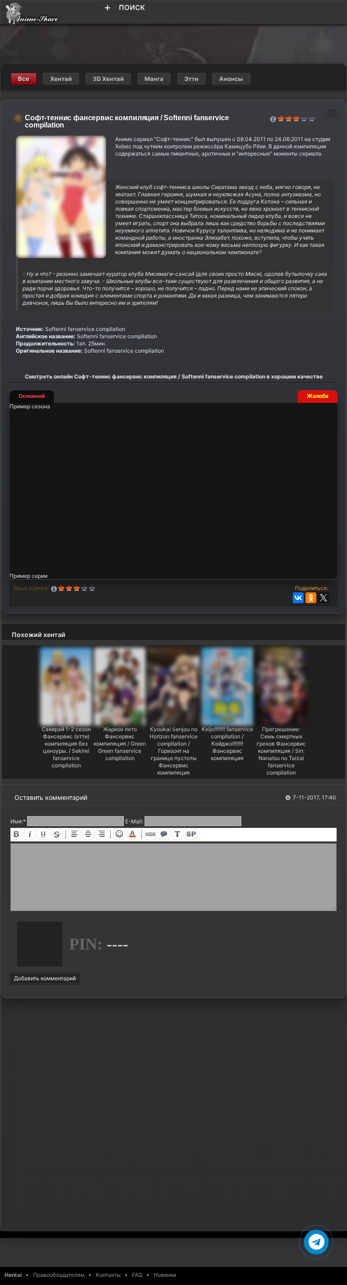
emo (119, 834)
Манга (154, 78)
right (102, 834)
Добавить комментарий (45, 978)
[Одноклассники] (310, 597)
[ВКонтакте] (298, 597)
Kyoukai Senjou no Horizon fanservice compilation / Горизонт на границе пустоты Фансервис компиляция (173, 751)
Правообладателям (58, 1274)
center (88, 834)
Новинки (165, 1274)
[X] (323, 597)
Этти (191, 78)
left (74, 834)
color (133, 834)
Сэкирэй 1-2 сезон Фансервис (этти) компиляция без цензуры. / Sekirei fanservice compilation (66, 747)
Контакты (108, 1274)
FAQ (137, 1274)
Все (23, 78)
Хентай (61, 78)
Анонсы (231, 78)
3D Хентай (108, 78)
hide (150, 834)
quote (164, 834)
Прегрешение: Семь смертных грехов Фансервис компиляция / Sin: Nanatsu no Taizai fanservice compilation (281, 751)
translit (177, 834)
